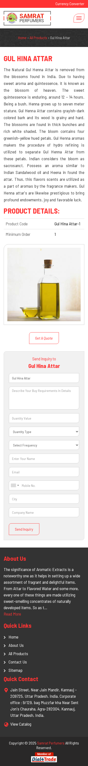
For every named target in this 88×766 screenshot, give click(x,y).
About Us (16, 645)
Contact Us (18, 661)
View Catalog (20, 724)
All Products (18, 653)
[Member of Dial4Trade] (44, 757)
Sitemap (15, 670)
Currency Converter (69, 3)
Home (13, 637)
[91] (14, 485)
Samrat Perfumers (51, 743)
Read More (12, 614)
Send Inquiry (24, 529)
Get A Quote (44, 338)
